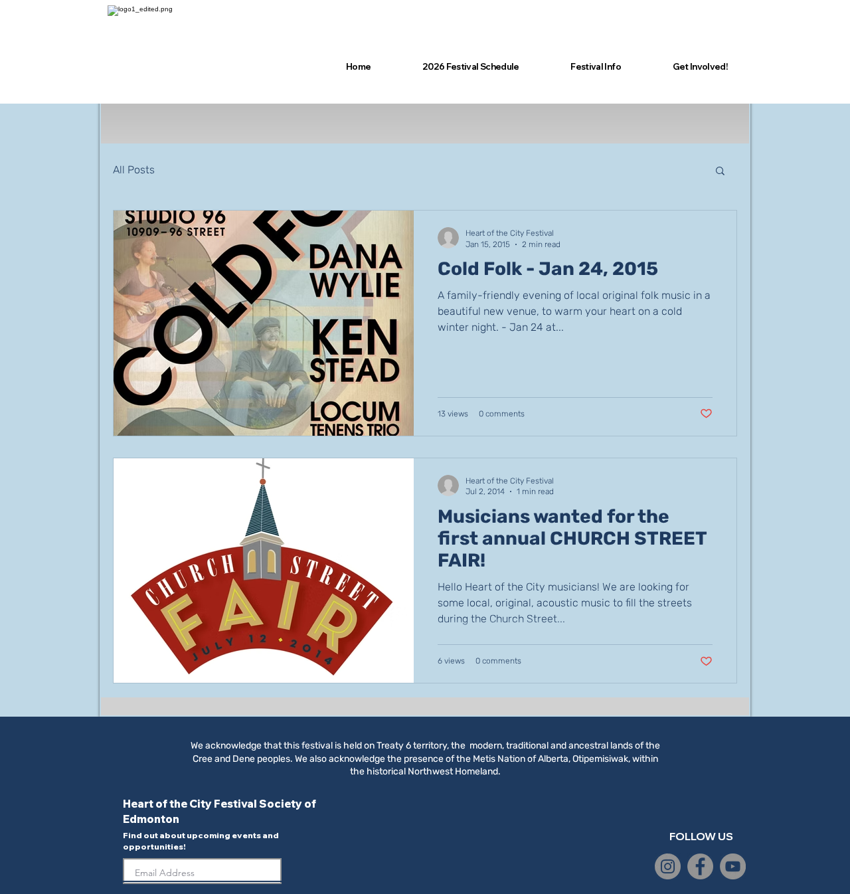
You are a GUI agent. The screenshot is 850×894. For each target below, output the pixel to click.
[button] (720, 172)
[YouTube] (733, 866)
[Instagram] (668, 866)
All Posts (134, 169)
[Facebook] (700, 866)
